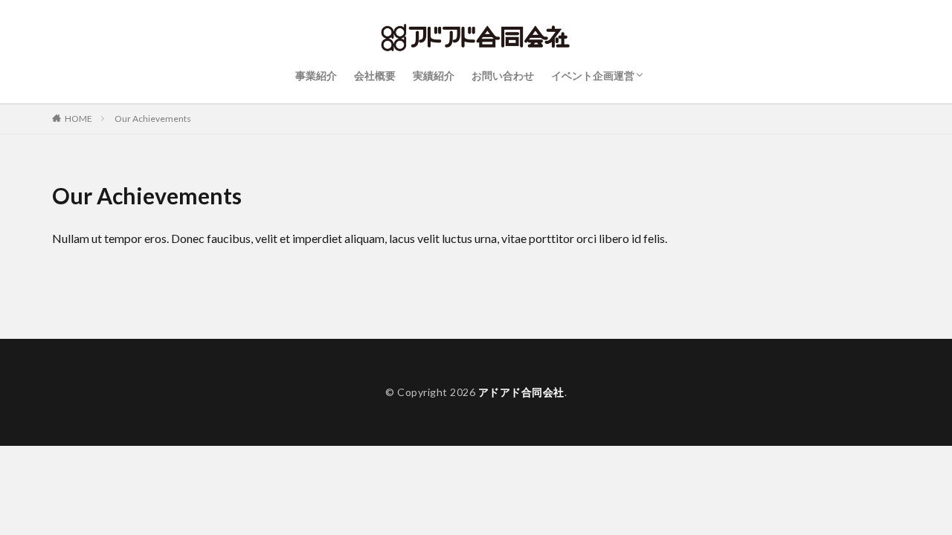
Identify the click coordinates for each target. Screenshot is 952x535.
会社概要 (375, 75)
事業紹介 (316, 75)
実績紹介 (433, 75)
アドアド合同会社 (521, 392)
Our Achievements (153, 118)
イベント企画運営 (592, 75)
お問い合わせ (503, 75)
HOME (78, 118)
